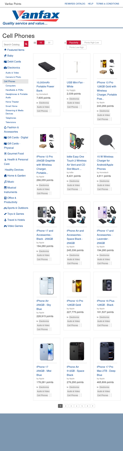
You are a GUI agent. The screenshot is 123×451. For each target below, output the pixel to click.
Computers (11, 85)
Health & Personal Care (16, 162)
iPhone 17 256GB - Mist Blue (44, 371)
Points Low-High (76, 47)
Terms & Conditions (107, 3)
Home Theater (12, 101)
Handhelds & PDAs (14, 89)
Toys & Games (15, 214)
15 (41, 42)
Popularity (73, 42)
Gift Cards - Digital (17, 137)
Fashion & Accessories (11, 129)
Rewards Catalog (75, 3)
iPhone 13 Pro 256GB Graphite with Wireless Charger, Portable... (46, 165)
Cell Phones (9, 81)
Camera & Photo (13, 76)
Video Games (15, 226)
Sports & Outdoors (17, 208)
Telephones (11, 117)
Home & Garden (16, 175)
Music (10, 181)
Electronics (13, 67)
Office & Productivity (10, 200)
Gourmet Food (15, 153)
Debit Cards (14, 61)
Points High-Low (91, 42)
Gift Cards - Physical (12, 146)
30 (49, 42)
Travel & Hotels (16, 220)
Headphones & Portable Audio (17, 96)
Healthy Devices (14, 169)
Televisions (11, 122)
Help (90, 3)
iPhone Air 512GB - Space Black (75, 371)
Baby (10, 55)
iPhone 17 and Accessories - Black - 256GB (45, 235)
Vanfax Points (13, 4)
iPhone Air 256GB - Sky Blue (44, 305)
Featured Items (15, 50)
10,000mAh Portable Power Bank (45, 86)
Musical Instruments (10, 190)
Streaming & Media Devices (14, 112)
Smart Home (11, 106)
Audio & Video (12, 72)
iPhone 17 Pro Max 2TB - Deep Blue (106, 371)
